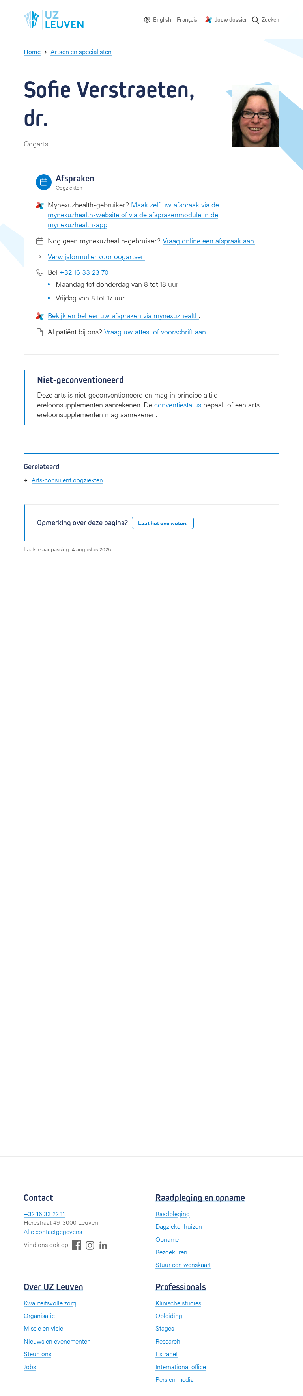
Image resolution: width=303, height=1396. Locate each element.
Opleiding (168, 1315)
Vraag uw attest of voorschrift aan (155, 331)
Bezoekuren (171, 1251)
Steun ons (37, 1353)
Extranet (166, 1353)
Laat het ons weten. (162, 523)
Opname (167, 1239)
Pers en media (174, 1379)
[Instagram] (90, 1245)
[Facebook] (76, 1245)
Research (167, 1341)
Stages (164, 1328)
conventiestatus (177, 404)
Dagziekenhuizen (178, 1226)
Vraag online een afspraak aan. (209, 240)
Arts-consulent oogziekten (67, 479)
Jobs (30, 1366)
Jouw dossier (230, 19)
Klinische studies (178, 1302)
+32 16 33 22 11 (44, 1213)
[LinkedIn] (103, 1245)
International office (180, 1366)
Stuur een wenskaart (183, 1264)
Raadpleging (172, 1213)
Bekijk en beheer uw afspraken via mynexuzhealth (123, 315)
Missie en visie (43, 1328)
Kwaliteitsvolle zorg (50, 1302)
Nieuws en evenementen (57, 1341)
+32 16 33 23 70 (83, 272)
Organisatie (39, 1315)
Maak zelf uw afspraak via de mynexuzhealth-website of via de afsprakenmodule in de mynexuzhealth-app (133, 214)
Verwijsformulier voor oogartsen (96, 256)
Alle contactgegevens (53, 1231)
